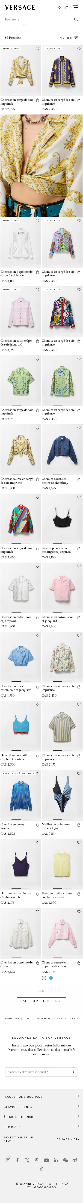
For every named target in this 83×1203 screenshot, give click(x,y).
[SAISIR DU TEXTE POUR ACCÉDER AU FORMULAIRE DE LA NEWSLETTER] (73, 1071)
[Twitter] (27, 1160)
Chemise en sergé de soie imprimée (16, 102)
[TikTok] (41, 1168)
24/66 (41, 991)
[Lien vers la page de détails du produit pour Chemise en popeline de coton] (20, 933)
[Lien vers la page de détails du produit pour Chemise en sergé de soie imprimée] (20, 70)
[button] (67, 7)
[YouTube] (46, 1160)
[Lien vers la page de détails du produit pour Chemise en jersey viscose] (20, 795)
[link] (12, 1018)
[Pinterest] (36, 1160)
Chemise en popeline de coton (16, 964)
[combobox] (41, 19)
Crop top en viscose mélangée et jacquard (56, 550)
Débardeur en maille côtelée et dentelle (14, 757)
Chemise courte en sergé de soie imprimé (16, 481)
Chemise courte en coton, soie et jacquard (15, 688)
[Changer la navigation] (75, 7)
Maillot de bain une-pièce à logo (56, 826)
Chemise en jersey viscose (12, 826)
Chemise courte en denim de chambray (55, 481)
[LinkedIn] (56, 1160)
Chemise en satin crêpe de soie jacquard (16, 342)
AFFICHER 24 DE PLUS (41, 1001)
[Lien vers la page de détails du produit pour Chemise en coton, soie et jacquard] (20, 588)
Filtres (65, 37)
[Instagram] (8, 1160)
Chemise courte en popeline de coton (54, 964)
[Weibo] (75, 1160)
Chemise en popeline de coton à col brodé (16, 273)
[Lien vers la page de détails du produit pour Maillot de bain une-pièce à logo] (62, 795)
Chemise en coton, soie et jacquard (15, 619)
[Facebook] (17, 1160)
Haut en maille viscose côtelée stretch (15, 895)
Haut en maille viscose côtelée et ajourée (57, 895)
